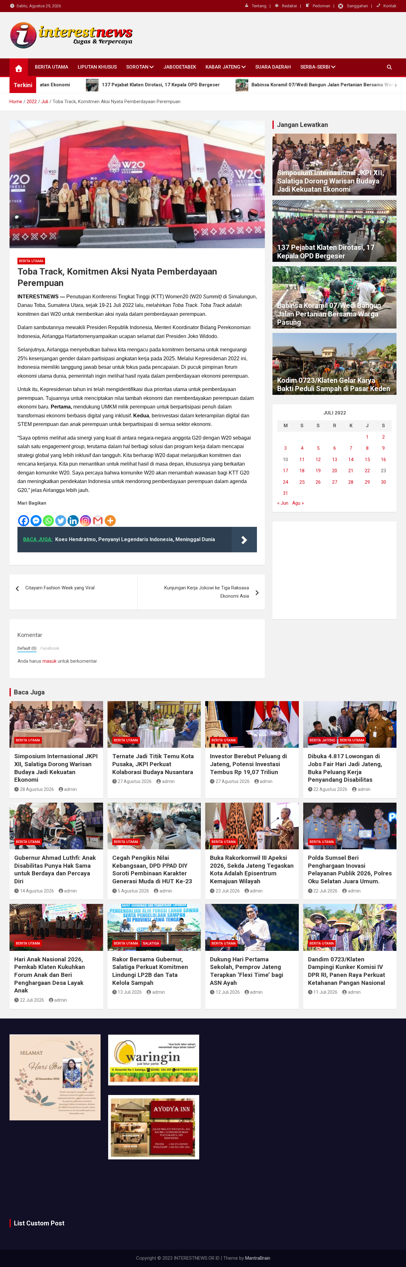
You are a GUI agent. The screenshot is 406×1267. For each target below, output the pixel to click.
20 (334, 471)
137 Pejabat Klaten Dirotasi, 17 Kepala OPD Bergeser (326, 251)
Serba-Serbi (315, 67)
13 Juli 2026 (130, 992)
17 (285, 471)
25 (301, 482)
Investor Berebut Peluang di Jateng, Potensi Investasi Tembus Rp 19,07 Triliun (248, 764)
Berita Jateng (322, 740)
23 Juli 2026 (228, 890)
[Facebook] (23, 517)
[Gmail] (97, 517)
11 (301, 459)
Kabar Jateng (223, 67)
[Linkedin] (73, 517)
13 (334, 459)
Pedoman (321, 5)
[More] (110, 517)
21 (350, 471)
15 (367, 459)
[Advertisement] (334, 570)
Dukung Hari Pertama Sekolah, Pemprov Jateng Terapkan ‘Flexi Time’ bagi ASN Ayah (246, 971)
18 (301, 471)
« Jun (282, 503)
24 (285, 482)
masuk (49, 661)
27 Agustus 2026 (135, 781)
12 (318, 459)
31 (285, 493)
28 (350, 482)
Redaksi (289, 5)
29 (367, 482)
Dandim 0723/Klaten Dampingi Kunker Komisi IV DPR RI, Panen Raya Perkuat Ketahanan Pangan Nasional (346, 971)
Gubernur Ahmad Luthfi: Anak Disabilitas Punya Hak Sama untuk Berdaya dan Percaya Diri (55, 869)
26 (318, 482)
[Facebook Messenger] (36, 517)
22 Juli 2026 (325, 890)
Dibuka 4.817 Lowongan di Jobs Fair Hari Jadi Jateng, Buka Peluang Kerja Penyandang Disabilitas (345, 768)
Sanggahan (357, 5)
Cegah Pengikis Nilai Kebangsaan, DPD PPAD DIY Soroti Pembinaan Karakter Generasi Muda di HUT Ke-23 (152, 869)
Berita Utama (51, 67)
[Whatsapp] (48, 517)
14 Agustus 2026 (37, 890)
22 (367, 471)
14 (350, 459)
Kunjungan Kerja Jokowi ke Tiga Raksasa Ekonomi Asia (206, 592)
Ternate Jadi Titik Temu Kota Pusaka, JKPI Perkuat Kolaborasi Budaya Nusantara (153, 764)
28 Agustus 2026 (37, 789)
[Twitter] (60, 517)
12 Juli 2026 (228, 992)
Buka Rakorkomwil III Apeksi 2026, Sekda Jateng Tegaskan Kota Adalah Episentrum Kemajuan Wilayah (252, 869)
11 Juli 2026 (325, 992)
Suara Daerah (273, 67)
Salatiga (151, 943)
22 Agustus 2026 (330, 789)
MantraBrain (257, 1258)
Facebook (50, 648)
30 (383, 482)
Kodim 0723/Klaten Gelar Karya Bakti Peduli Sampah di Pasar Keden (333, 384)
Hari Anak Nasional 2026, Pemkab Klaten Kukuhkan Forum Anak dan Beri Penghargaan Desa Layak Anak (49, 975)
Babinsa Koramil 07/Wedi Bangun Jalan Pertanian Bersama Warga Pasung (329, 314)
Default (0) (26, 648)
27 (334, 482)
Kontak (389, 5)
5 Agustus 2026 (133, 890)
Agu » (298, 503)
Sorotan (137, 67)
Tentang (259, 5)
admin (70, 789)
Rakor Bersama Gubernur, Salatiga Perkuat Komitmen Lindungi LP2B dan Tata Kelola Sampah (150, 971)
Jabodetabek (179, 67)
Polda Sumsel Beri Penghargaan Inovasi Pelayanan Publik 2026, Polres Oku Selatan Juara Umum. (350, 869)
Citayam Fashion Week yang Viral (60, 588)
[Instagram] (85, 517)
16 (383, 459)
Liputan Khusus (97, 67)
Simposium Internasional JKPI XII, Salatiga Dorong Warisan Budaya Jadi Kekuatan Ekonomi (330, 181)
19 (318, 471)
